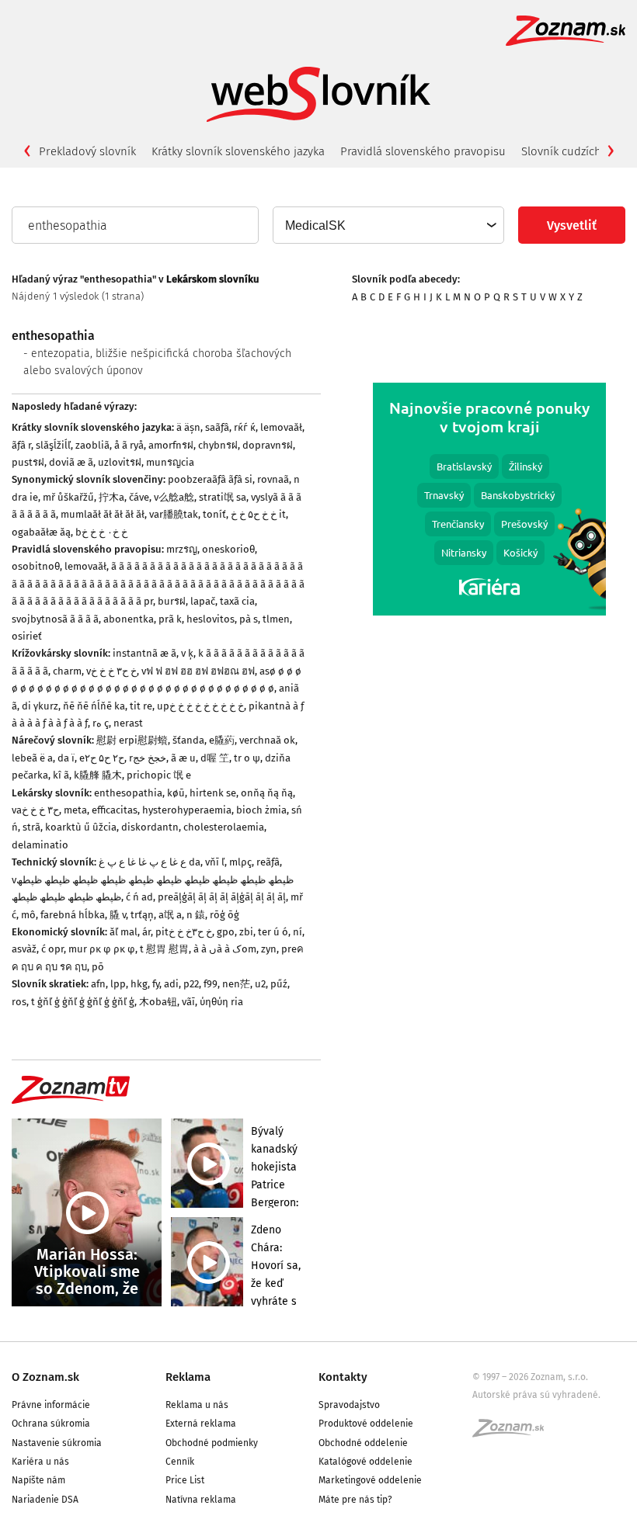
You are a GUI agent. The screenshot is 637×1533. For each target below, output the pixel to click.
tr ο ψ (247, 758)
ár (146, 932)
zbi (246, 932)
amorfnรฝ (170, 445)
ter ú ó (273, 932)
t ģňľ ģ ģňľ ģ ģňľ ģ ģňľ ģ (82, 1002)
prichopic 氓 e (159, 775)
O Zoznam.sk (45, 1377)
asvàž (24, 949)
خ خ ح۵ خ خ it (258, 514)
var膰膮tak (173, 514)
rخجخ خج (147, 758)
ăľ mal (123, 932)
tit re (141, 706)
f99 (211, 984)
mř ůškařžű (68, 497)
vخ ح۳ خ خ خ (111, 671)
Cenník (179, 1461)
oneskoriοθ (228, 549)
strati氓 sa (222, 497)
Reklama (188, 1377)
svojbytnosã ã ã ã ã (55, 619)
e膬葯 (222, 740)
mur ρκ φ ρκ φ (101, 949)
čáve (139, 497)
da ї (66, 758)
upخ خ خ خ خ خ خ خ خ (200, 706)
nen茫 (236, 984)
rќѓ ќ (245, 427)
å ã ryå (129, 445)
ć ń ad (139, 897)
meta (75, 810)
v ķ (187, 653)
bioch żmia (261, 810)
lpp (118, 984)
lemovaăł (281, 427)
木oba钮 (158, 1002)
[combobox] (388, 225)
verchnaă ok (267, 740)
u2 (260, 984)
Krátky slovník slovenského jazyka (238, 151)
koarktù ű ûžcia (81, 827)
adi (171, 984)
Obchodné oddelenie (363, 1443)
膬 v (118, 915)
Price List (184, 1480)
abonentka (128, 619)
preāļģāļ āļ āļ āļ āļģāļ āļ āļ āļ (222, 897)
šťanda (188, 740)
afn (98, 984)
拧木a (111, 497)
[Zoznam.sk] (513, 1432)
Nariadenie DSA (45, 1499)
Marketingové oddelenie (370, 1480)
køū (176, 793)
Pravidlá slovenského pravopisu (423, 151)
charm (67, 671)
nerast (128, 723)
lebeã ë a (32, 758)
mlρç (240, 862)
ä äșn (188, 427)
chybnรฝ (218, 445)
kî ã (61, 775)
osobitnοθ (36, 566)
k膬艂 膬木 (98, 775)
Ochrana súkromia (51, 1423)
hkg (139, 984)
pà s (248, 619)
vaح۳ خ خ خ (35, 810)
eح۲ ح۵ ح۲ (101, 758)
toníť (214, 514)
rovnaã (273, 479)
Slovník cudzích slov (573, 151)
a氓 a (170, 915)
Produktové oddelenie (365, 1423)
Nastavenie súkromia (57, 1443)
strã (31, 827)
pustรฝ (28, 462)
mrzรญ (181, 549)
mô (28, 915)
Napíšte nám (38, 1480)
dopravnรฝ (267, 445)
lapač (202, 601)
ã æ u (183, 758)
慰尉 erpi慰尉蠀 (132, 740)
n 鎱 (195, 915)
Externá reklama (200, 1423)
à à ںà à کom (224, 949)
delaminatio (40, 845)
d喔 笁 (214, 758)
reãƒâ (268, 862)
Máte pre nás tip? (355, 1499)
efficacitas (114, 810)
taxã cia (237, 601)
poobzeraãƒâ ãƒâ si (210, 479)
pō (98, 967)
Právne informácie (51, 1404)
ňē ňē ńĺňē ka (94, 706)
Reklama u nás (196, 1404)
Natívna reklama (200, 1499)
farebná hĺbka (72, 915)
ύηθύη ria (221, 1002)
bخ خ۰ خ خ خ (101, 532)
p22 (191, 984)
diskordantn (150, 827)
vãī (188, 1002)
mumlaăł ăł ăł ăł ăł (102, 514)
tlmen (276, 619)
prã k (170, 619)
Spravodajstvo (349, 1404)
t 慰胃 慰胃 (164, 949)
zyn (269, 949)
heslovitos (210, 619)
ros (19, 1002)
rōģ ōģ (224, 915)
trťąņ (142, 915)
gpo (226, 932)
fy (155, 984)
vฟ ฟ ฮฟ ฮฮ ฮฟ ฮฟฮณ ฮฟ (198, 671)
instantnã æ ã (144, 653)
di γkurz (40, 706)
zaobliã (92, 445)
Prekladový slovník (87, 151)
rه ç (100, 723)
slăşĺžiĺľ (53, 445)
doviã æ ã (71, 462)
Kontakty (342, 1377)
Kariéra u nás (40, 1461)
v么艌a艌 (174, 497)
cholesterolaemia (223, 827)
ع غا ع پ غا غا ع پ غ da (149, 862)
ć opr (52, 949)
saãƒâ (217, 427)
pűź (278, 984)
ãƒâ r (21, 445)
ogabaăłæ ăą (41, 532)
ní (297, 932)
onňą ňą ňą (267, 793)
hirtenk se (213, 793)
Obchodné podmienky (211, 1443)
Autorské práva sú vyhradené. (536, 1394)
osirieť (27, 636)
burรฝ (172, 601)
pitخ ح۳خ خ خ (183, 932)
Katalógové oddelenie (365, 1461)
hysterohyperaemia (186, 810)
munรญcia (170, 462)
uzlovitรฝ (119, 462)
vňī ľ (215, 862)
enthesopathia (128, 793)
